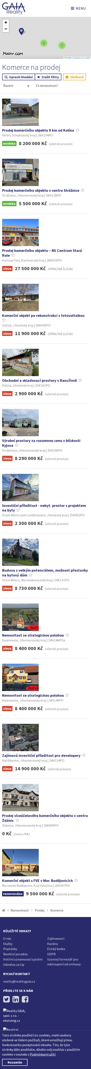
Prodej (39, 910)
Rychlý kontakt (16, 974)
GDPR (51, 954)
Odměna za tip (13, 964)
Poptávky (10, 949)
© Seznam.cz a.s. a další (81, 58)
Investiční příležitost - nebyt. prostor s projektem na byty (44, 508)
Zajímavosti (55, 938)
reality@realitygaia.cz (19, 981)
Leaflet (68, 58)
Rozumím (15, 1062)
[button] (22, 31)
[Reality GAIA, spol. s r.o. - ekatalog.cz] (17, 1017)
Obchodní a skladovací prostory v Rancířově (39, 380)
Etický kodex (56, 949)
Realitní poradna (15, 954)
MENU (81, 8)
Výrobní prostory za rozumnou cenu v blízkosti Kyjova (41, 443)
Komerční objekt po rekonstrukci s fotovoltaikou (43, 315)
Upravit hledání (21, 77)
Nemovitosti (20, 910)
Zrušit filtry (50, 77)
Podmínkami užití (42, 1054)
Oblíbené (76, 77)
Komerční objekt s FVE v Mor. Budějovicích (37, 880)
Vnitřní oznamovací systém (23, 959)
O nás (7, 938)
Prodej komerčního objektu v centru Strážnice (40, 190)
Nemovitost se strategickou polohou (33, 635)
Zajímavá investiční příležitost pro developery (41, 755)
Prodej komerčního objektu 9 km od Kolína (38, 130)
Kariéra (52, 944)
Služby (7, 944)
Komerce (56, 910)
